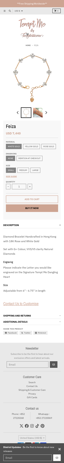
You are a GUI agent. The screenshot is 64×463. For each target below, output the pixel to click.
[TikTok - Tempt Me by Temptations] (37, 426)
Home (28, 45)
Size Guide (11, 176)
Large (35, 170)
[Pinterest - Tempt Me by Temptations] (42, 426)
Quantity (10, 182)
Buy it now (32, 208)
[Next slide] (46, 112)
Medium (23, 170)
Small (11, 170)
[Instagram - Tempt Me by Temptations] (32, 426)
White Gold (14, 146)
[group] (26, 112)
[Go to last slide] (18, 112)
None (10, 158)
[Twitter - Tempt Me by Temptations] (21, 426)
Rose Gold (48, 146)
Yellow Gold (31, 146)
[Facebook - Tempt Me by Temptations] (27, 426)
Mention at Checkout (29, 158)
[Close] (59, 449)
